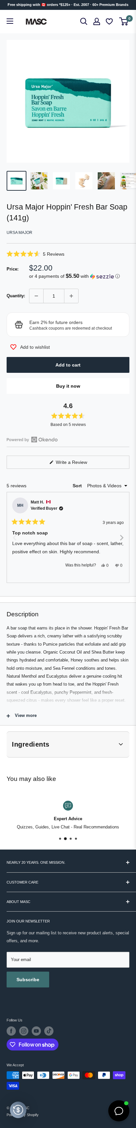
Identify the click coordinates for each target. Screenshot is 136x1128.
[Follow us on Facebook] (11, 1031)
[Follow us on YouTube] (36, 1031)
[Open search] (83, 21)
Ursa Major (19, 232)
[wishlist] (110, 21)
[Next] (121, 537)
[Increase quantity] (71, 296)
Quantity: (16, 295)
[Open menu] (10, 21)
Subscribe (28, 979)
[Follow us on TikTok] (48, 1031)
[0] (124, 21)
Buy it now (68, 386)
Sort (78, 485)
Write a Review (79, 464)
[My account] (96, 21)
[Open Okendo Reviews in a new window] (32, 439)
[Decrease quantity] (36, 296)
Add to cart (68, 365)
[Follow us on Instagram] (23, 1031)
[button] (68, 254)
